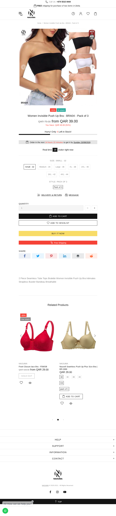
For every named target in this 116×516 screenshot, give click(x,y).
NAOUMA (31, 14)
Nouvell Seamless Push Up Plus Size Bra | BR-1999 (78, 367)
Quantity (24, 204)
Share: (22, 251)
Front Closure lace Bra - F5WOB (33, 366)
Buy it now (58, 233)
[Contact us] (5, 511)
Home (39, 23)
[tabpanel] (37, 352)
